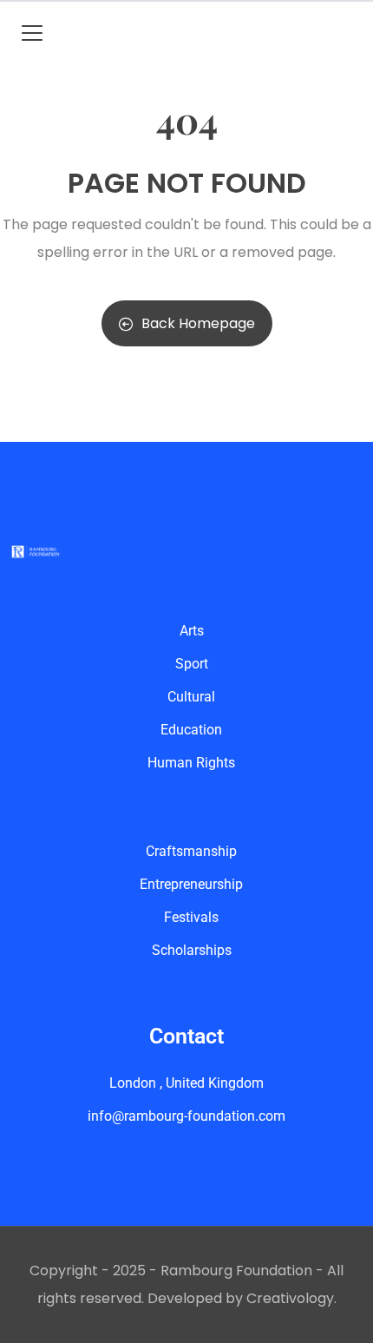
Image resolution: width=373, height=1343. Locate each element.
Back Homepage (198, 323)
